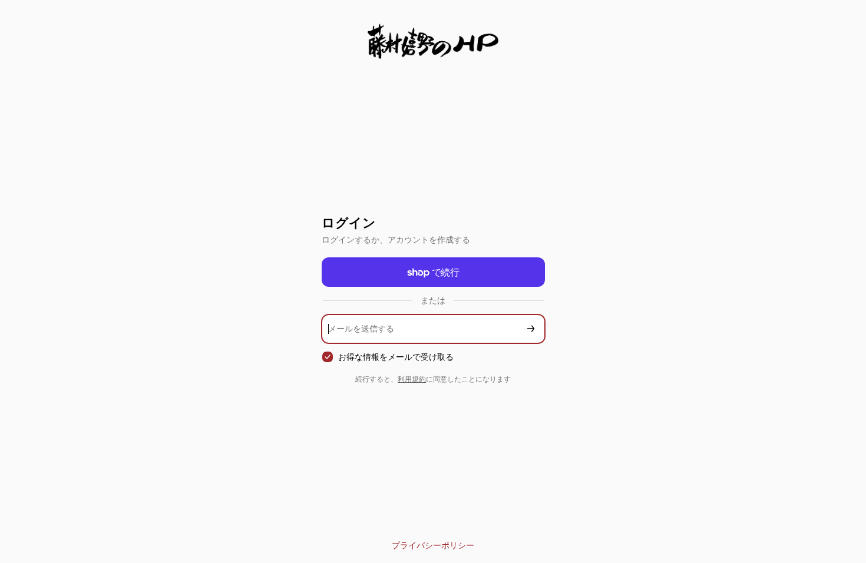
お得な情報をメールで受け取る (396, 357)
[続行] (531, 329)
